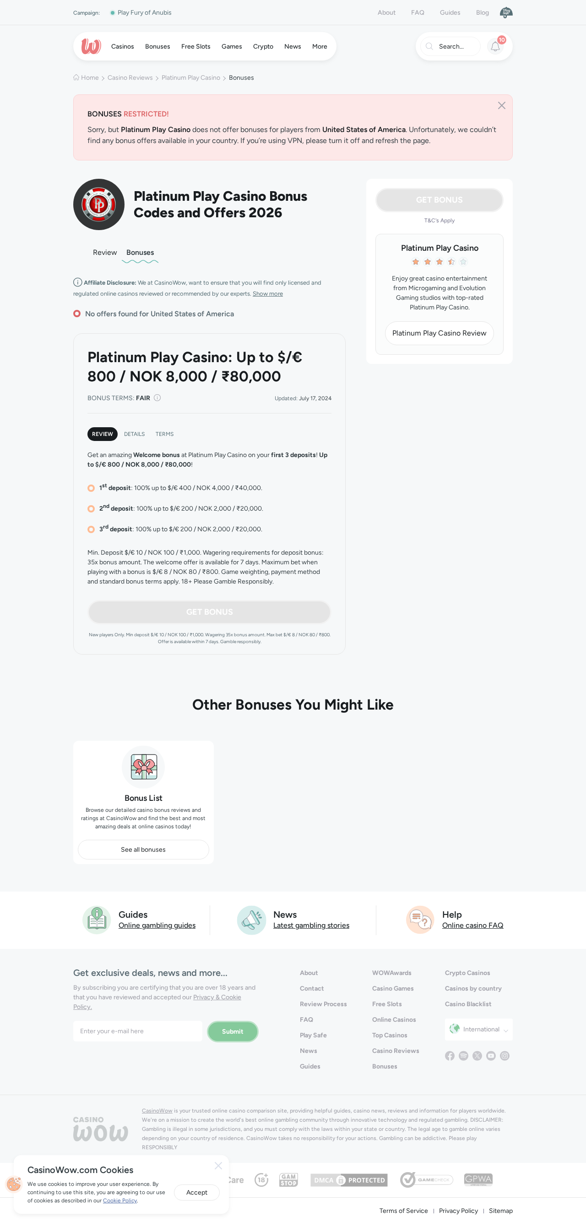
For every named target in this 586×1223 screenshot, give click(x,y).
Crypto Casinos (467, 973)
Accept (196, 1192)
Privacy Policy (458, 1211)
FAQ (417, 13)
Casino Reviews (130, 78)
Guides (450, 13)
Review (105, 252)
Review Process (323, 1004)
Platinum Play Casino (191, 78)
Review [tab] (102, 434)
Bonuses (140, 252)
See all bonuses (143, 850)
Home (90, 78)
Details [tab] (134, 434)
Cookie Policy (120, 1200)
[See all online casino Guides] (97, 919)
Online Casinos (394, 1020)
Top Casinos (389, 1035)
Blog (482, 13)
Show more (268, 293)
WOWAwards (392, 973)
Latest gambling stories (311, 925)
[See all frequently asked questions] (420, 919)
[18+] (261, 1179)
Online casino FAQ (473, 925)
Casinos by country (473, 988)
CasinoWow (157, 1110)
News (308, 1051)
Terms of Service (404, 1211)
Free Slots (387, 1004)
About (387, 13)
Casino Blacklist (468, 1004)
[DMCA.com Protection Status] (349, 1179)
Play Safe (313, 1035)
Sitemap (501, 1211)
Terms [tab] (165, 434)
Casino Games (393, 988)
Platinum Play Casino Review (439, 333)
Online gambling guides (157, 925)
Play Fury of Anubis (145, 13)
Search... (451, 46)
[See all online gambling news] (251, 919)
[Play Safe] (506, 12)
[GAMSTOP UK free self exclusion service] (288, 1179)
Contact (312, 988)
